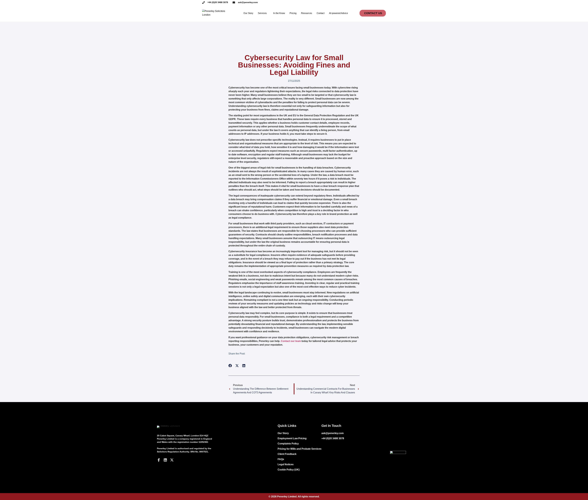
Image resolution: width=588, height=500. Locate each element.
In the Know (279, 13)
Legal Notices (286, 464)
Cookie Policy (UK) (289, 469)
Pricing (293, 13)
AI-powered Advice (338, 13)
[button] (230, 365)
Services (262, 13)
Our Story (248, 13)
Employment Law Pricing (292, 438)
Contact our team (291, 341)
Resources (306, 13)
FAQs (281, 459)
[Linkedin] (165, 460)
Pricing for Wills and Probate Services (299, 449)
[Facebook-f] (158, 460)
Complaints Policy (288, 443)
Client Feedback (287, 454)
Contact (320, 13)
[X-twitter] (172, 460)
